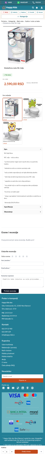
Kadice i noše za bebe (32, 21)
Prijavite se (22, 380)
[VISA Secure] (11, 422)
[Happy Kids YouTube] (13, 388)
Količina (3, 447)
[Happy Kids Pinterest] (32, 388)
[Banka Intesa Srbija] (17, 412)
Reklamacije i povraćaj (9, 347)
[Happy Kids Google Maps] (27, 388)
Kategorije (12, 21)
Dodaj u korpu (26, 451)
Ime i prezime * (6, 260)
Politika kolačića (7, 356)
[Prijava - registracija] (42, 7)
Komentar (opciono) (7, 276)
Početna (4, 21)
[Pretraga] (33, 7)
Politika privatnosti (8, 353)
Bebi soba (20, 21)
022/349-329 (6, 332)
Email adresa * (5, 268)
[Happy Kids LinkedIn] (22, 388)
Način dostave (6, 350)
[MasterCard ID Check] (19, 422)
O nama (4, 362)
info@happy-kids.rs (8, 335)
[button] (22, 16)
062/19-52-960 (7, 329)
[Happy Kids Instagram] (8, 388)
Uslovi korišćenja (7, 344)
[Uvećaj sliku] (22, 45)
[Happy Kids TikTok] (18, 388)
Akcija (4, 359)
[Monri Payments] (34, 412)
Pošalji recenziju (10, 291)
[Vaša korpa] (37, 7)
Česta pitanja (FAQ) (8, 365)
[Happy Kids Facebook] (3, 388)
